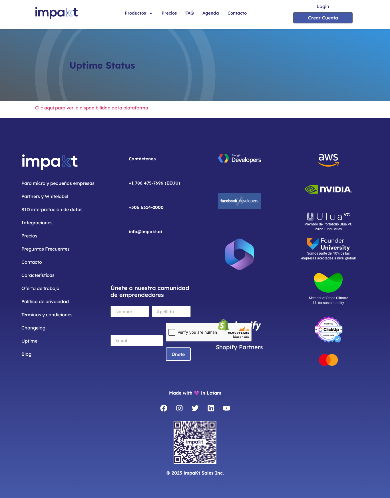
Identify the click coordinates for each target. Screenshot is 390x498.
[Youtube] (226, 408)
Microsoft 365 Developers (239, 286)
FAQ (189, 13)
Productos (135, 13)
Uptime (29, 341)
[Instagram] (179, 408)
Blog (26, 354)
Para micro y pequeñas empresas (58, 183)
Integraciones (37, 222)
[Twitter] (195, 408)
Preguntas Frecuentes (45, 249)
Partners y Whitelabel (44, 196)
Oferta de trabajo (40, 288)
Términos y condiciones (47, 314)
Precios (169, 13)
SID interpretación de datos (52, 209)
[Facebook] (163, 408)
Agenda (210, 13)
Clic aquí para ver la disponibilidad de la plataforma (92, 108)
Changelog (33, 328)
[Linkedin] (211, 408)
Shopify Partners (239, 347)
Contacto (237, 13)
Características (38, 275)
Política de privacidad (45, 301)
